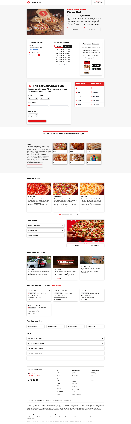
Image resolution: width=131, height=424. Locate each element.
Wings (71, 151)
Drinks (89, 163)
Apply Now (57, 278)
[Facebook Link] (29, 380)
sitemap (31, 162)
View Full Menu (35, 166)
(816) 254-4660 (58, 299)
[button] (45, 225)
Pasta (54, 163)
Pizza (54, 151)
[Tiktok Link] (34, 380)
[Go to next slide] (77, 214)
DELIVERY (59, 46)
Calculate (37, 121)
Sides (88, 151)
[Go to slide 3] (65, 214)
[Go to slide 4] (68, 214)
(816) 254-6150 (84, 299)
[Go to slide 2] (63, 214)
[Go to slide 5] (71, 214)
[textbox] (39, 201)
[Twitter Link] (31, 380)
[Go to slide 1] (60, 214)
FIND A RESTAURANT (56, 285)
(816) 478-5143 (31, 314)
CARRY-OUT (67, 46)
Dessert (72, 163)
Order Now (59, 121)
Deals (34, 2)
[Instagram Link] (37, 380)
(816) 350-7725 (31, 299)
